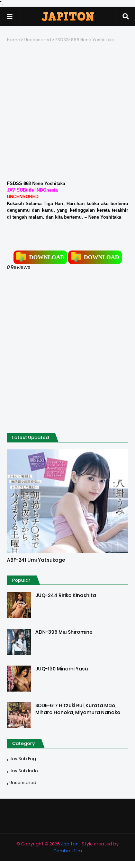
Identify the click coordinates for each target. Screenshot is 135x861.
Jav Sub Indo (23, 771)
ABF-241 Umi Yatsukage (36, 560)
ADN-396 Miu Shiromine (63, 632)
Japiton (70, 844)
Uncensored (37, 40)
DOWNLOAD (46, 257)
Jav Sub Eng (22, 759)
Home (13, 40)
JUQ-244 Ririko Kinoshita (65, 595)
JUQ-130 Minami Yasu (61, 669)
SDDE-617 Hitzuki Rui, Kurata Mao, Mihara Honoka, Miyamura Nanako (77, 709)
